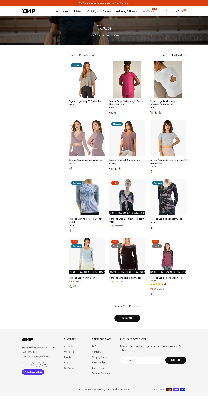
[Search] (167, 11)
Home (91, 35)
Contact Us (97, 351)
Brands (67, 357)
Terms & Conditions (101, 373)
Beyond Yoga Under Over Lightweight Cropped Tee (168, 162)
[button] (50, 3)
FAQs (94, 346)
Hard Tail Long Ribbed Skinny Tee (166, 218)
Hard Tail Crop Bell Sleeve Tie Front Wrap (126, 220)
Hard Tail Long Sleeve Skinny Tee (125, 277)
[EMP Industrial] (28, 11)
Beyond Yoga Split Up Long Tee (124, 160)
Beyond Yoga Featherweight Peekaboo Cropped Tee (163, 103)
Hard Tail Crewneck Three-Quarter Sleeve (85, 220)
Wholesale (69, 351)
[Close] (203, 348)
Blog (66, 362)
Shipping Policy (99, 357)
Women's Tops (113, 35)
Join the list (144, 382)
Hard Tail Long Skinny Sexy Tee (84, 277)
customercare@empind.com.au (36, 356)
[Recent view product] (177, 11)
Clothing (100, 35)
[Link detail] (24, 364)
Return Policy (98, 367)
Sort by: (166, 55)
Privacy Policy (98, 362)
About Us (68, 346)
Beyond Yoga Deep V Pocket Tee (85, 101)
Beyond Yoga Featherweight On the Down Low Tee (126, 103)
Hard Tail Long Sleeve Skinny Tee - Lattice (166, 279)
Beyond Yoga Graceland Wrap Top (85, 160)
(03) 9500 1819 (29, 351)
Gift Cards (69, 367)
